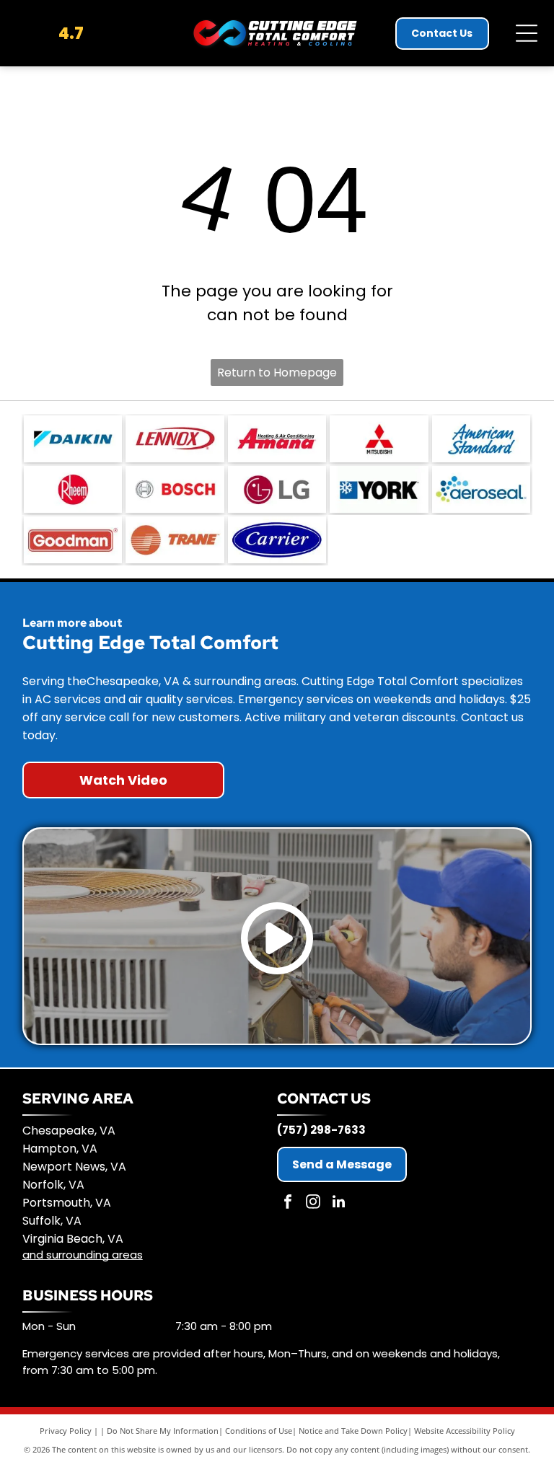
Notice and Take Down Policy (353, 1430)
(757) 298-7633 (321, 1129)
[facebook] (288, 1203)
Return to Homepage (277, 372)
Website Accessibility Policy (464, 1430)
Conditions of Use (258, 1430)
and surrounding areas (82, 1254)
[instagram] (313, 1203)
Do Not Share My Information (163, 1430)
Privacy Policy (66, 1430)
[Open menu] (526, 33)
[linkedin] (338, 1203)
